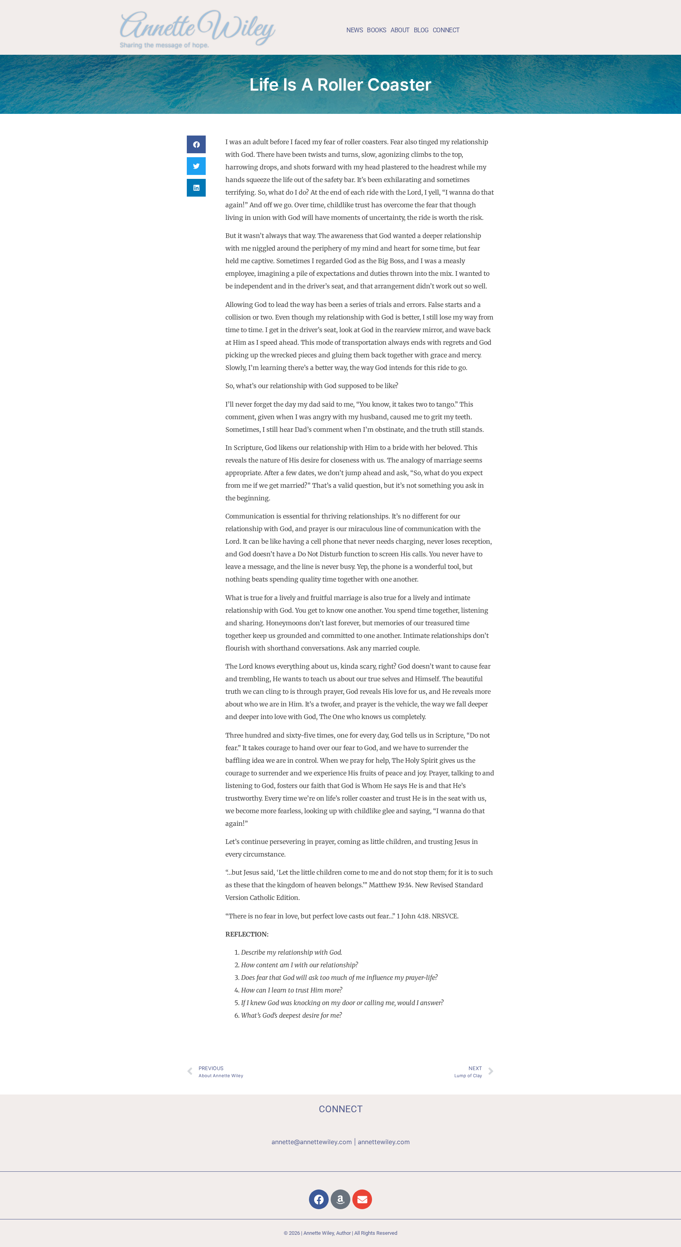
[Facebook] (319, 1199)
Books (377, 30)
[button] (196, 144)
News (354, 30)
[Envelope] (362, 1199)
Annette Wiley (196, 29)
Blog (421, 30)
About (400, 30)
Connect (446, 30)
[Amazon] (340, 1199)
